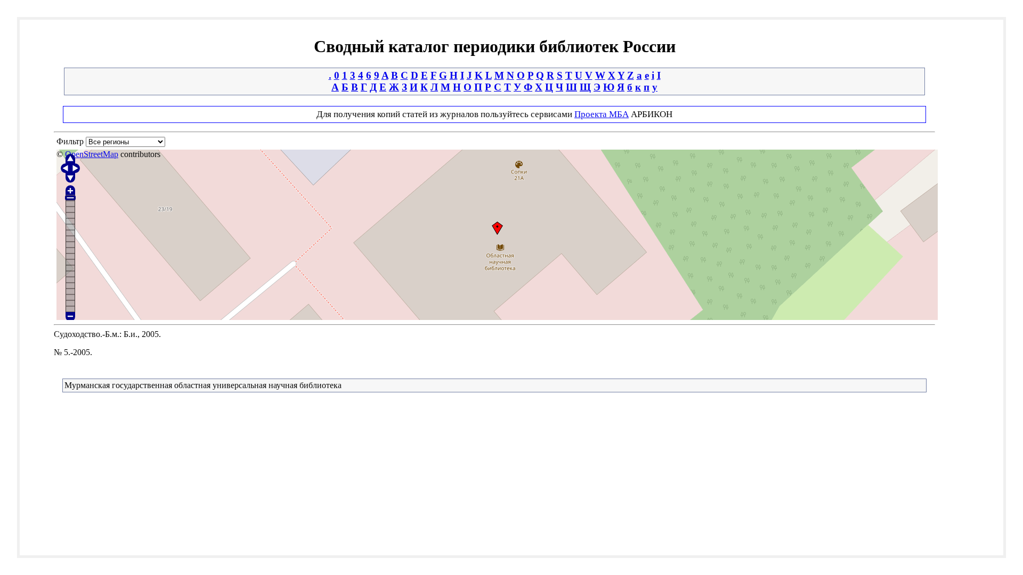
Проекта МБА (601, 114)
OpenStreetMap (91, 154)
